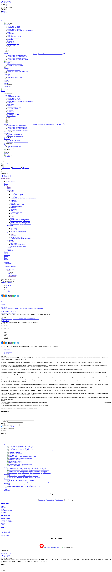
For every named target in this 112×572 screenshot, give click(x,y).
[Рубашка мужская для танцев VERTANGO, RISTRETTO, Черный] (20, 319)
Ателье (3, 509)
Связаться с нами (5, 535)
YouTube (8, 291)
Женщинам (13, 228)
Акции (3, 524)
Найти (2, 564)
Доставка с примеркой (7, 521)
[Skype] (15, 296)
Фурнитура (40, 308)
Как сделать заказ (5, 532)
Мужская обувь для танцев (8, 313)
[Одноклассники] (4, 296)
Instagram (8, 289)
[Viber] (11, 296)
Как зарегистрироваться (7, 530)
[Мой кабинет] (1, 160)
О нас (2, 506)
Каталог (9, 188)
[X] (9, 296)
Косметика (13, 235)
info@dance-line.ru (5, 5)
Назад (8, 187)
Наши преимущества (6, 510)
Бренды (3, 523)
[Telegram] (18, 296)
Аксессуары (13, 193)
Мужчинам (13, 243)
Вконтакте (9, 288)
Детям (12, 218)
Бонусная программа (6, 533)
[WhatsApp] (13, 296)
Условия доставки (6, 520)
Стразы (31, 308)
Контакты (3, 512)
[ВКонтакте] (2, 296)
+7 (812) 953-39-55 (6, 3)
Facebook (8, 286)
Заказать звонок (5, 178)
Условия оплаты (5, 518)
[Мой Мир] (6, 296)
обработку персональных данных (20, 427)
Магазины (3, 507)
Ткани (35, 308)
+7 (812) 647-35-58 (6, 1)
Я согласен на (16, 427)
